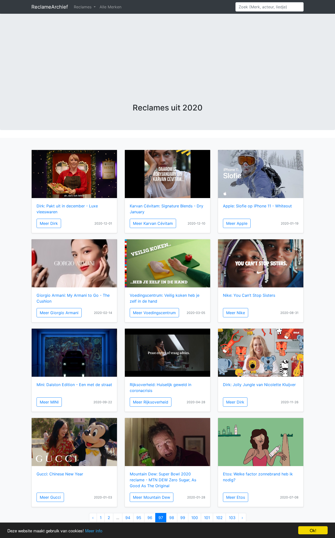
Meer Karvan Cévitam (153, 223)
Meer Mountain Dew (151, 497)
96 (149, 517)
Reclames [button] (83, 6)
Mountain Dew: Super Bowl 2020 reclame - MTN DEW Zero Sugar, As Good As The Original (163, 479)
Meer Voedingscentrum (154, 312)
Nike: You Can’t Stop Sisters (249, 295)
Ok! (313, 530)
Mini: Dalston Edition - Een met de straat (74, 384)
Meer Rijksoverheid (150, 402)
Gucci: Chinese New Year (60, 473)
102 (219, 517)
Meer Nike (235, 312)
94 (127, 517)
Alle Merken (110, 6)
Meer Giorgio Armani (59, 312)
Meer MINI (49, 402)
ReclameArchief (49, 7)
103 (232, 517)
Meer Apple (236, 223)
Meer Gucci (50, 497)
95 (138, 517)
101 (207, 517)
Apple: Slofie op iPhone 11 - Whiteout (257, 205)
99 (182, 517)
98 (171, 517)
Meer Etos (235, 497)
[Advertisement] (167, 66)
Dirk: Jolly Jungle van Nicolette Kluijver (259, 384)
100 (194, 517)
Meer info (93, 530)
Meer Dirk (49, 223)
